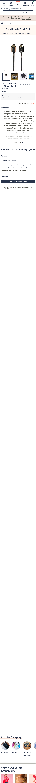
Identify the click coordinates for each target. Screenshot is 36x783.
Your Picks (11, 13)
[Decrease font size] (34, 103)
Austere (4, 91)
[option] (18, 18)
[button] (3, 4)
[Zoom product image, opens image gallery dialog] (3, 69)
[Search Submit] (32, 8)
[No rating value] (24, 84)
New (19, 13)
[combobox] (16, 9)
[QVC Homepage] (2, 23)
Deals (4, 13)
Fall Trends (27, 13)
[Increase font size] (31, 103)
